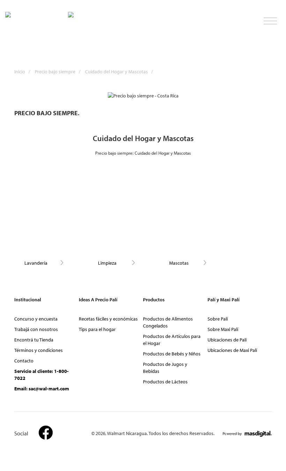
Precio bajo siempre (58, 71)
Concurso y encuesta (36, 319)
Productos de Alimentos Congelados (168, 322)
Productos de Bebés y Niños (172, 354)
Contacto (23, 361)
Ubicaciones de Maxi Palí (232, 350)
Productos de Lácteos (165, 381)
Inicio (22, 71)
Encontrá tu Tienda (33, 340)
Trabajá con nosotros (36, 329)
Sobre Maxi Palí (223, 329)
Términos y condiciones (38, 350)
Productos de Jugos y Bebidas (165, 367)
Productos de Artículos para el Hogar (172, 339)
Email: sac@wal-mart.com (41, 388)
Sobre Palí (218, 319)
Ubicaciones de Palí (227, 340)
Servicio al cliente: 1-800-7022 (41, 374)
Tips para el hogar (97, 329)
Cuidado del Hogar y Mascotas (119, 71)
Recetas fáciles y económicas (108, 319)
